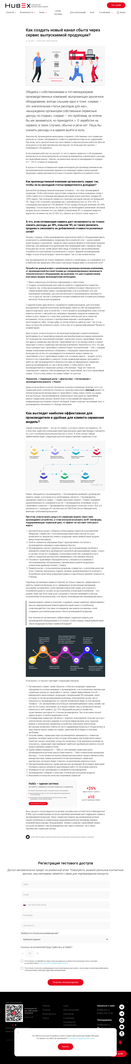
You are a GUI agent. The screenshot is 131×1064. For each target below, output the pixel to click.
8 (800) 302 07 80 (105, 1013)
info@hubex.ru (103, 1010)
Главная (46, 1006)
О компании (68, 1018)
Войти (122, 12)
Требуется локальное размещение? (40, 933)
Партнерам (68, 1014)
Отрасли (46, 1010)
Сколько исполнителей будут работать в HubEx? (46, 947)
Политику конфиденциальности (80, 1038)
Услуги (45, 1018)
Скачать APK (28, 1017)
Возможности (49, 1014)
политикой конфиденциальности (54, 963)
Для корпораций (71, 1010)
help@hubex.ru (103, 1024)
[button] (116, 5)
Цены (65, 1006)
